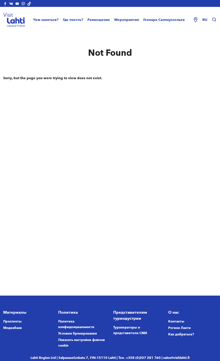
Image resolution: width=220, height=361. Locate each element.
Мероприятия (126, 20)
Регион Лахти (179, 328)
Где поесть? (73, 20)
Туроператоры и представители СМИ (130, 330)
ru (204, 20)
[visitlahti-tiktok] (29, 3)
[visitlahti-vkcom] (11, 3)
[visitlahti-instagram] (23, 3)
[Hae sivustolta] (214, 20)
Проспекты (12, 321)
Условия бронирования (77, 333)
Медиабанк (12, 328)
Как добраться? (181, 334)
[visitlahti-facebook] (5, 3)
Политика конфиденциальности (76, 324)
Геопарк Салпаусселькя (164, 20)
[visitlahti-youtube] (17, 3)
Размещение (98, 20)
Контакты (176, 321)
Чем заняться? (46, 20)
